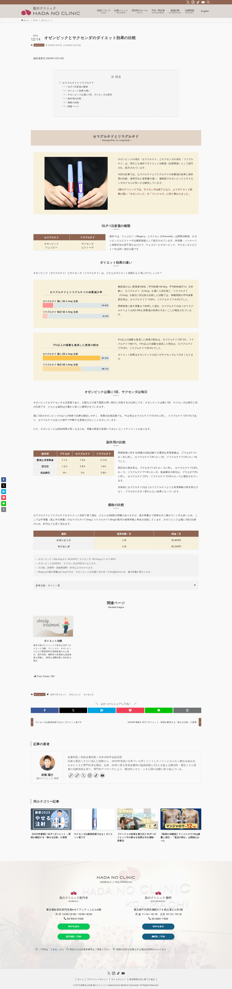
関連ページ (73, 106)
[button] (45, 710)
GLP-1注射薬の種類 (78, 86)
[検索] (208, 2)
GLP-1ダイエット (58, 694)
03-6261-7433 (159, 918)
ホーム (80, 979)
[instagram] (193, 2)
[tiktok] (198, 2)
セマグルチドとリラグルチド (78, 82)
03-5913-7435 (75, 918)
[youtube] (203, 2)
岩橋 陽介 (47, 774)
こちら (53, 949)
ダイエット (38, 45)
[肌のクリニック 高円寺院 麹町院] (50, 11)
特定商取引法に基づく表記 (142, 979)
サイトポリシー (118, 979)
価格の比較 (73, 102)
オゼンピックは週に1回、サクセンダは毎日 (90, 94)
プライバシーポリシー (97, 979)
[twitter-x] (187, 2)
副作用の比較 (74, 98)
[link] (70, 775)
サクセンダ (88, 694)
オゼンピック (75, 694)
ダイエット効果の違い (79, 90)
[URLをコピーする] (187, 710)
